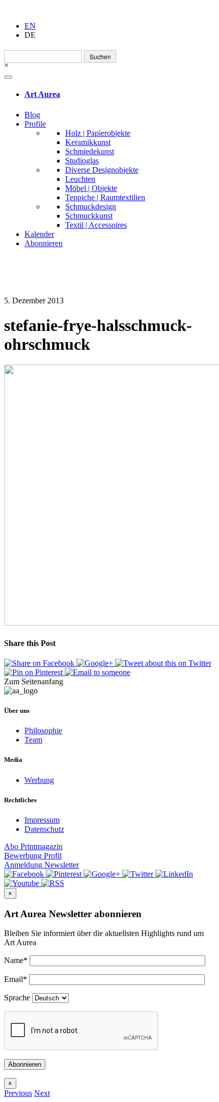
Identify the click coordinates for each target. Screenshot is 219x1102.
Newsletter (41, 864)
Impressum (42, 820)
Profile (35, 123)
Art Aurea (42, 94)
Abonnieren (43, 243)
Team (33, 739)
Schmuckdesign (90, 206)
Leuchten (80, 179)
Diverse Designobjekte (102, 169)
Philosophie (43, 730)
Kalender (39, 234)
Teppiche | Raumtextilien (105, 197)
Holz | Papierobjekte (97, 133)
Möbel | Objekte (91, 188)
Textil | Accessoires (96, 225)
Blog (32, 114)
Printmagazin (33, 846)
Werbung (39, 780)
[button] (18, 1093)
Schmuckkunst (89, 215)
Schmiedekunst (89, 151)
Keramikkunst (88, 142)
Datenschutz (44, 829)
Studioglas (82, 160)
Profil (33, 855)
